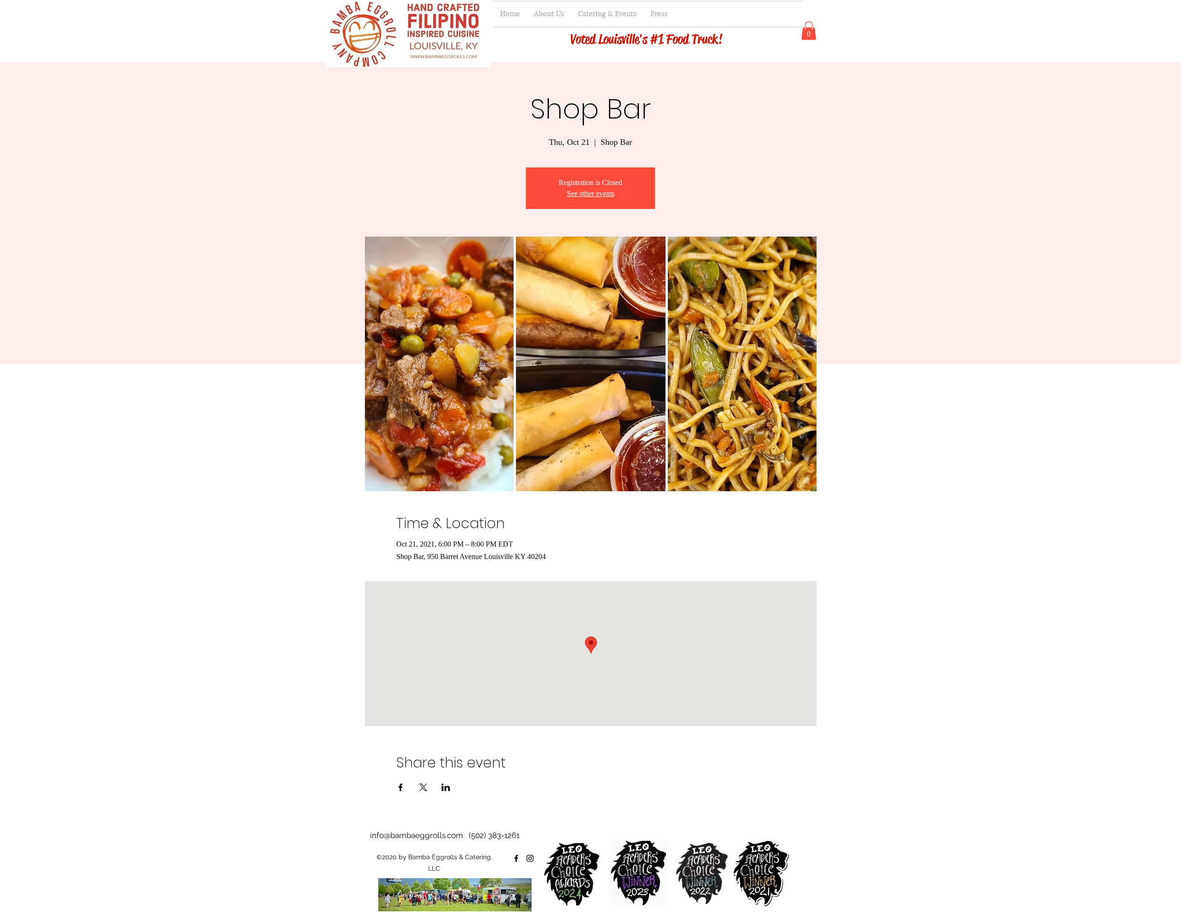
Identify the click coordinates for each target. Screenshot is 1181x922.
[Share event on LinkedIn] (445, 787)
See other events (590, 193)
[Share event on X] (423, 787)
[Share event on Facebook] (400, 787)
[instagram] (530, 858)
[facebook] (516, 858)
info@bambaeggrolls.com (416, 835)
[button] (809, 30)
